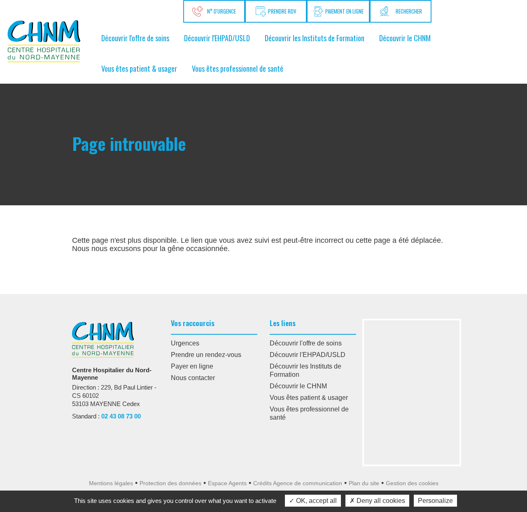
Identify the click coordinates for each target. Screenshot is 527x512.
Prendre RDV (282, 11)
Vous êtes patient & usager (139, 68)
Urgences (185, 343)
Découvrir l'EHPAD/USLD (217, 38)
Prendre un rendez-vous (206, 354)
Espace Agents (227, 483)
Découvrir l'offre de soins (135, 38)
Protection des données (170, 483)
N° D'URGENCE (220, 11)
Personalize (435, 500)
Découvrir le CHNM (405, 38)
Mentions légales (111, 483)
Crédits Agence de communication (297, 483)
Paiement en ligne (344, 11)
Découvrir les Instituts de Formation (314, 38)
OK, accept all (315, 500)
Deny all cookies (380, 500)
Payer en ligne (192, 366)
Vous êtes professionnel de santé (237, 68)
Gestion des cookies (412, 483)
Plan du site (364, 483)
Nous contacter (193, 377)
